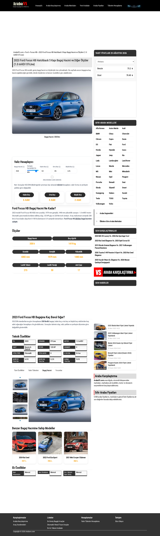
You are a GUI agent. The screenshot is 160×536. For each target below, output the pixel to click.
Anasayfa (38, 6)
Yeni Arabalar (85, 6)
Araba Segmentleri (106, 213)
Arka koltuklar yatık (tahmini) (52, 180)
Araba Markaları (70, 6)
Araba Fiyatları (98, 6)
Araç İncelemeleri (19, 525)
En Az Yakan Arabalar (55, 528)
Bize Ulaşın (119, 521)
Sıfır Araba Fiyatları (105, 392)
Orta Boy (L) (56, 167)
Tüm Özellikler (19, 370)
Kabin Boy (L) (44, 167)
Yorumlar (59, 370)
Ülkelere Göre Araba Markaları (111, 221)
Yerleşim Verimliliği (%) (31, 167)
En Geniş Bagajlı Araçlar (55, 521)
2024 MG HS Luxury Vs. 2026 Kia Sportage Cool (112, 236)
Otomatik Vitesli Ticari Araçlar (58, 525)
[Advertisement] (76, 30)
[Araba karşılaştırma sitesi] (115, 276)
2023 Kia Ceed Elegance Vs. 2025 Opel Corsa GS (112, 241)
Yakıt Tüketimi (33, 370)
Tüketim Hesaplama (115, 6)
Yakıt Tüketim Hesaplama (90, 521)
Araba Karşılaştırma (53, 6)
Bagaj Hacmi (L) (19, 167)
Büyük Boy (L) (70, 167)
